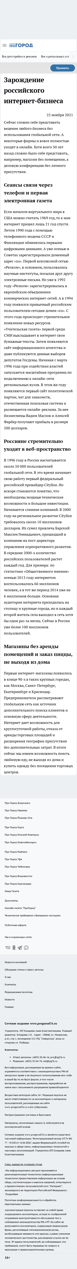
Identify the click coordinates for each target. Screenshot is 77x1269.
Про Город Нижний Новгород (22, 834)
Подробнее (11, 1194)
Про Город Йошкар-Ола (18, 817)
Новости (10, 999)
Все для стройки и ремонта (19, 56)
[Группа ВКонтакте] (8, 948)
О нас (8, 977)
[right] (73, 57)
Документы (11, 900)
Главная (9, 1006)
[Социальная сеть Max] (26, 948)
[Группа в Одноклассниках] (14, 948)
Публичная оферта (15, 925)
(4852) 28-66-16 (40, 1057)
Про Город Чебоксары (17, 866)
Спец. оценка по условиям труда (23, 1164)
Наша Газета (12, 891)
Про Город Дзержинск (17, 802)
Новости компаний (16, 962)
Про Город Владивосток (18, 876)
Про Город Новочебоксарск (20, 842)
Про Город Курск (14, 827)
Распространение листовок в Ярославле (28, 1114)
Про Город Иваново (16, 810)
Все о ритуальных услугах (58, 56)
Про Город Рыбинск (16, 851)
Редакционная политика (18, 992)
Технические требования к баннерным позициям (33, 915)
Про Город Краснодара (18, 883)
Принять (62, 68)
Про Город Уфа (13, 859)
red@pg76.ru (50, 1061)
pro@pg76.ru (57, 1057)
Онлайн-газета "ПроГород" (20, 908)
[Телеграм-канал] (20, 948)
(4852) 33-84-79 (33, 1061)
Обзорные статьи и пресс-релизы (24, 969)
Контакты (10, 984)
